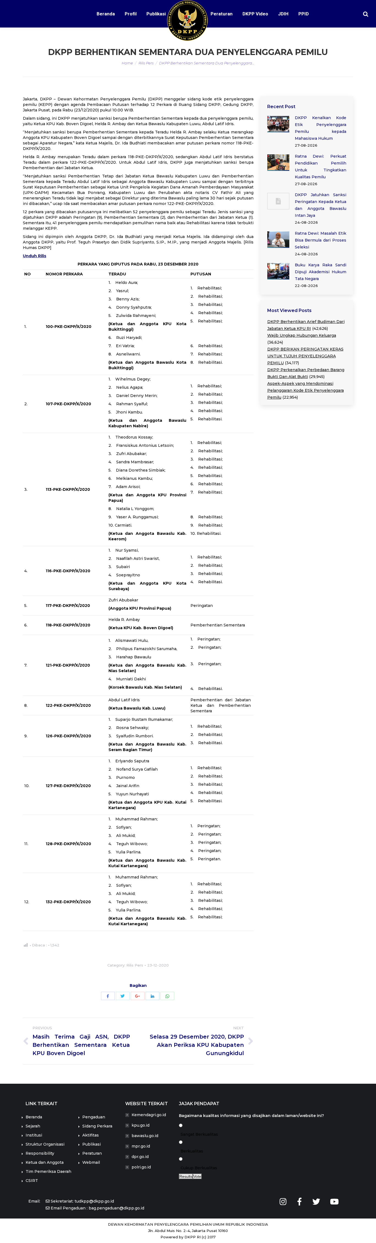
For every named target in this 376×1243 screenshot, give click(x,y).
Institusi (34, 1135)
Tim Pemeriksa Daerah (48, 1171)
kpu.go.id (140, 1125)
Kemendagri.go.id (149, 1114)
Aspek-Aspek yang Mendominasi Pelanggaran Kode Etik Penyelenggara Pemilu (305, 390)
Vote (197, 1176)
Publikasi (91, 1144)
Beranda (34, 1117)
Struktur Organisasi (45, 1144)
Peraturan (92, 1153)
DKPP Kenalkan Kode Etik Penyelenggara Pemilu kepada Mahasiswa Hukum (321, 128)
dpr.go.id (140, 1156)
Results (185, 1176)
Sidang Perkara (97, 1126)
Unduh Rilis (34, 255)
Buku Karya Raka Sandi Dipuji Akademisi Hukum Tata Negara (321, 271)
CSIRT (32, 1180)
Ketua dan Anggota (45, 1162)
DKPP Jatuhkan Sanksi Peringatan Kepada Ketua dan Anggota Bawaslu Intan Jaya (321, 205)
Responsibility (40, 1153)
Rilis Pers (146, 63)
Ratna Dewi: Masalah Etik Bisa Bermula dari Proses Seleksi (321, 240)
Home (127, 63)
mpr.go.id (141, 1146)
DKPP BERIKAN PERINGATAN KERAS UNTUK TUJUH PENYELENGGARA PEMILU (305, 356)
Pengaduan (93, 1117)
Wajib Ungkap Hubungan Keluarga (301, 335)
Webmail (91, 1162)
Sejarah (33, 1126)
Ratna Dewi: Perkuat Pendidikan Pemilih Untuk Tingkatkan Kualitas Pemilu (321, 166)
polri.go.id (141, 1167)
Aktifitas (90, 1135)
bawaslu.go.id (145, 1135)
